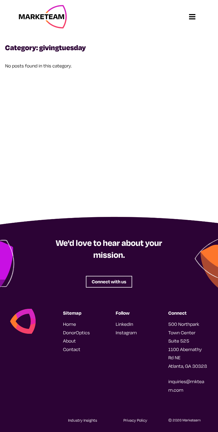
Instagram (126, 333)
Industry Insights (82, 420)
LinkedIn (124, 324)
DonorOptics (76, 333)
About (69, 341)
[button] (109, 281)
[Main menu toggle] (192, 16)
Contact (71, 349)
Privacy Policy (135, 420)
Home (69, 324)
